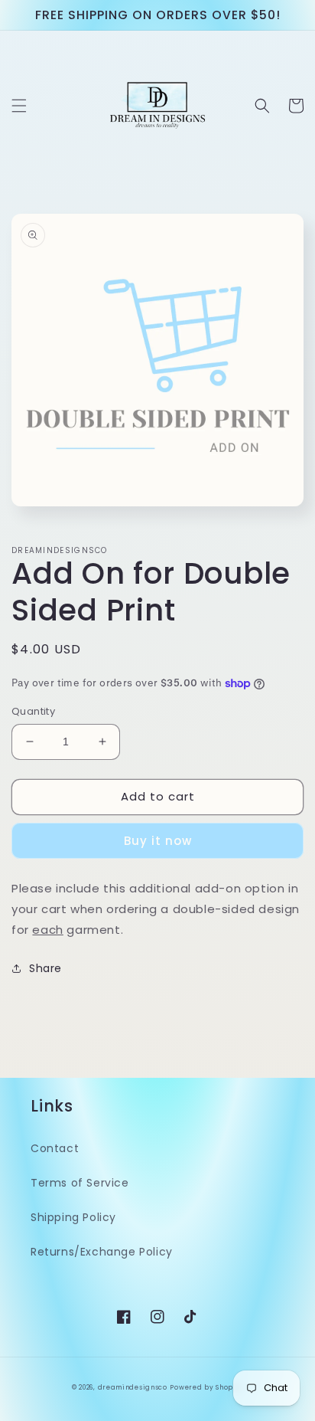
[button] (19, 106)
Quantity (33, 711)
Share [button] (45, 968)
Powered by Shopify (206, 1387)
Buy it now (158, 841)
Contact (55, 1148)
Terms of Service (80, 1182)
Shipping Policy (73, 1217)
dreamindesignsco (132, 1387)
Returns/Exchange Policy (102, 1251)
